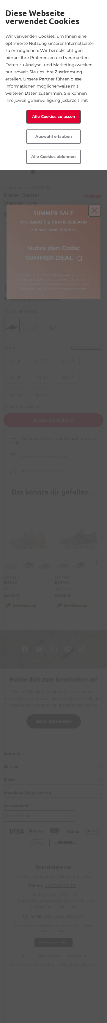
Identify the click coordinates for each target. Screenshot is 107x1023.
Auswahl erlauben (53, 136)
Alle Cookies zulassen (53, 116)
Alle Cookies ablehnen (53, 156)
